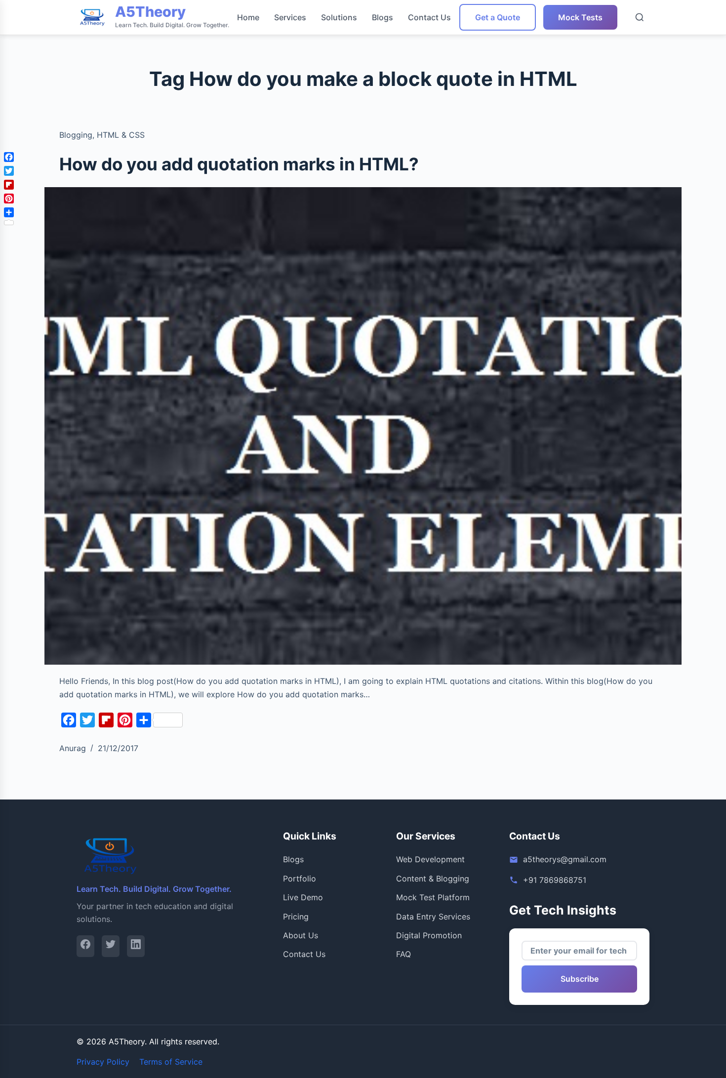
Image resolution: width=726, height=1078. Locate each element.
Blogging (75, 135)
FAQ (403, 954)
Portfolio (299, 878)
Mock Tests (580, 17)
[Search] (639, 17)
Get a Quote (497, 17)
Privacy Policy (103, 1062)
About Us (300, 935)
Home (248, 17)
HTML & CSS (121, 135)
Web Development (430, 859)
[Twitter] (111, 946)
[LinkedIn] (136, 946)
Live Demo (303, 897)
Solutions (339, 17)
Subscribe (580, 979)
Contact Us (429, 17)
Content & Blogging (432, 878)
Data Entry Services (433, 916)
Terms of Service (170, 1062)
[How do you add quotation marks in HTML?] (363, 426)
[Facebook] (85, 946)
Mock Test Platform (433, 897)
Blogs (382, 17)
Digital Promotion (429, 935)
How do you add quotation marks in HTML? (239, 164)
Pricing (296, 916)
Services (290, 17)
